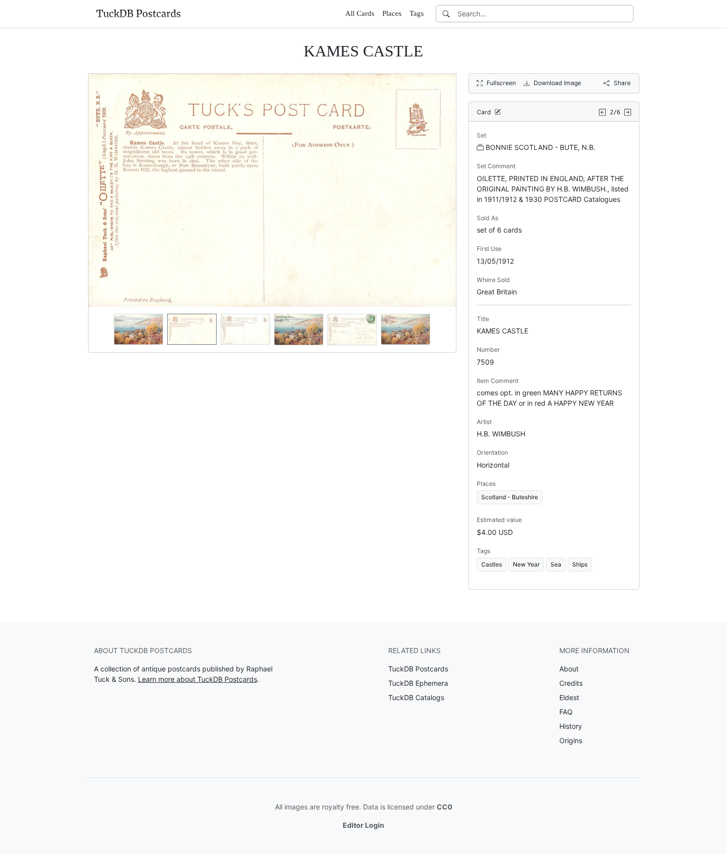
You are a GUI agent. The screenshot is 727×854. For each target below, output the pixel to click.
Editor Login (363, 825)
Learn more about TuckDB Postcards (197, 679)
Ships (580, 564)
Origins (570, 740)
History (570, 726)
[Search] (446, 13)
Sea (555, 564)
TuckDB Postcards (418, 668)
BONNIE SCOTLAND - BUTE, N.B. (540, 147)
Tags (416, 13)
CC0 (445, 807)
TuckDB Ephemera (418, 683)
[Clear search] (626, 13)
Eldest (569, 697)
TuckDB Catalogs (416, 697)
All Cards (359, 13)
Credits (571, 683)
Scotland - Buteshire (509, 497)
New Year (526, 564)
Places (392, 13)
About (569, 668)
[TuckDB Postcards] (138, 13)
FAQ (566, 712)
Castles (491, 564)
